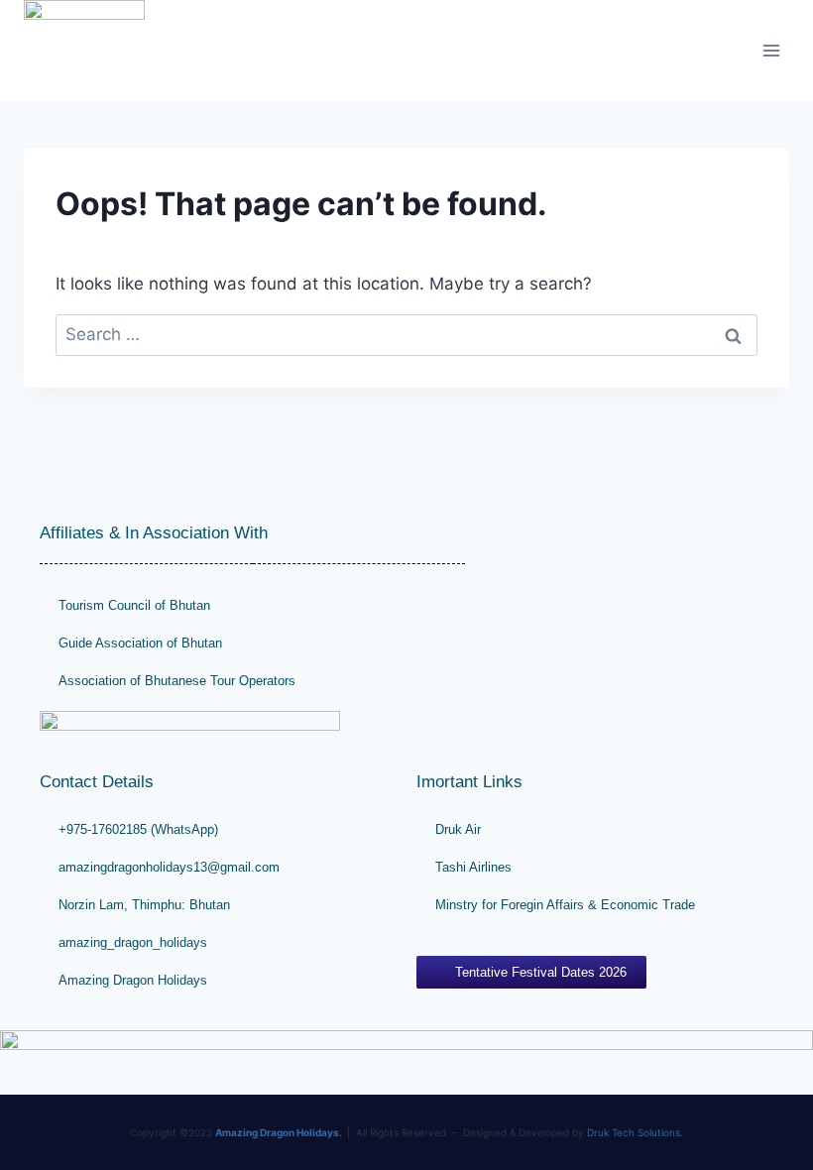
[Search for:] (406, 334)
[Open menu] (771, 50)
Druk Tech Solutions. (635, 1132)
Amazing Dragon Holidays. (278, 1132)
